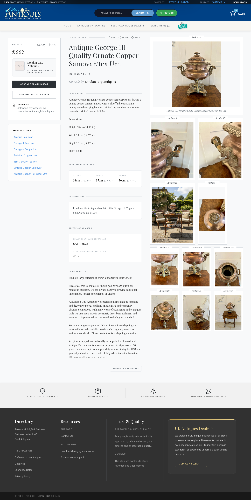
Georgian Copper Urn (25, 149)
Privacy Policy (23, 476)
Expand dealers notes (126, 369)
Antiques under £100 (26, 434)
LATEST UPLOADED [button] (178, 2)
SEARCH (141, 12)
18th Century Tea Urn (25, 161)
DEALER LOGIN (240, 2)
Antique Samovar (23, 137)
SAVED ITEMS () (160, 25)
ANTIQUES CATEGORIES (91, 25)
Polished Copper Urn (25, 155)
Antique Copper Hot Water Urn (30, 174)
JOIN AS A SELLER (189, 463)
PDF (113, 37)
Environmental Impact (72, 457)
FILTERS (169, 12)
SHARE (125, 37)
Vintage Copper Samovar (27, 167)
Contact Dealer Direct (34, 84)
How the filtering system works (77, 451)
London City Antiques (100, 82)
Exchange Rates (23, 470)
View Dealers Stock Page (34, 95)
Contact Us (67, 436)
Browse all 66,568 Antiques (30, 429)
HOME (67, 25)
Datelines (20, 463)
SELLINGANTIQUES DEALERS (128, 25)
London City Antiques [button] (35, 64)
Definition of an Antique (28, 457)
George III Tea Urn (24, 143)
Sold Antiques (22, 439)
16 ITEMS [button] (217, 2)
